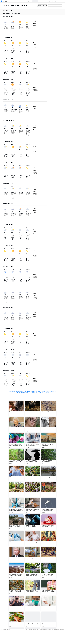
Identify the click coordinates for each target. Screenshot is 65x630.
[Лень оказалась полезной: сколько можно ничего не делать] (32, 505)
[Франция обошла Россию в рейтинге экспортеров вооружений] (48, 505)
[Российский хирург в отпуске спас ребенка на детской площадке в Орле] (48, 603)
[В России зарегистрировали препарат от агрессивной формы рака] (16, 538)
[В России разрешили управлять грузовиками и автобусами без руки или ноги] (32, 571)
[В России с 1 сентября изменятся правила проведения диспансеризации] (32, 440)
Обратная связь (50, 629)
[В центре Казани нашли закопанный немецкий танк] (48, 424)
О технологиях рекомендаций (43, 629)
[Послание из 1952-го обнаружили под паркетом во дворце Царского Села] (48, 408)
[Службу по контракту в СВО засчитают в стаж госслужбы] (16, 522)
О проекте (26, 629)
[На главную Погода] (4, 1)
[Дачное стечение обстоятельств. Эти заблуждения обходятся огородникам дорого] (48, 489)
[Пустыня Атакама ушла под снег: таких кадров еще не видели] (16, 571)
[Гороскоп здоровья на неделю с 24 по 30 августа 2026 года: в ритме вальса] (48, 554)
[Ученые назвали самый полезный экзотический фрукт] (32, 603)
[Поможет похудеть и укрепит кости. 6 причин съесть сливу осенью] (16, 440)
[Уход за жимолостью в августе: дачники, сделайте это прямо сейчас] (32, 473)
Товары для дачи (48, 392)
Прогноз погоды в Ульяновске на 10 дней (21, 392)
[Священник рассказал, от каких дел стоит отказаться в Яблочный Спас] (48, 538)
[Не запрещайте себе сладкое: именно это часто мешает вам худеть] (48, 522)
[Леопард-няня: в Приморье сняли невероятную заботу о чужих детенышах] (16, 457)
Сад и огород (40, 392)
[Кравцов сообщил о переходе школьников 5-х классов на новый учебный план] (48, 619)
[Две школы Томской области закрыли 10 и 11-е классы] (48, 571)
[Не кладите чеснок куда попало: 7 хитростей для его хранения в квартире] (32, 489)
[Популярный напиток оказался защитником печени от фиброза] (32, 538)
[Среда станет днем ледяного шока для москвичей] (48, 457)
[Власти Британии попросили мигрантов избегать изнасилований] (48, 440)
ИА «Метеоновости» (61, 629)
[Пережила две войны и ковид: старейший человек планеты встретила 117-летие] (16, 424)
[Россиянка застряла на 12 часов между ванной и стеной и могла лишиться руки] (16, 505)
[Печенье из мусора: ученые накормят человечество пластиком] (32, 554)
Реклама (8, 629)
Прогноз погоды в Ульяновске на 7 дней (48, 391)
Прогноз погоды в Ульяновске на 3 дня (16, 391)
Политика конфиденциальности (33, 629)
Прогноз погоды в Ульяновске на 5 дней (32, 391)
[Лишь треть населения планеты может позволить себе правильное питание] (16, 619)
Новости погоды (34, 392)
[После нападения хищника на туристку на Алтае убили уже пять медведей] (32, 408)
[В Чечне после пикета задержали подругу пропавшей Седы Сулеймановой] (32, 424)
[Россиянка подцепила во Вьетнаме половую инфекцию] (32, 587)
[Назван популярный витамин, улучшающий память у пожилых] (16, 489)
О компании (4, 629)
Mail (1, 629)
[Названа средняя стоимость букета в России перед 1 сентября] (48, 587)
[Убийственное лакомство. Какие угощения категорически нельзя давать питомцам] (16, 408)
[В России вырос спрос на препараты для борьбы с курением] (16, 473)
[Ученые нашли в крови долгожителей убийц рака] (32, 522)
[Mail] (1, 1)
